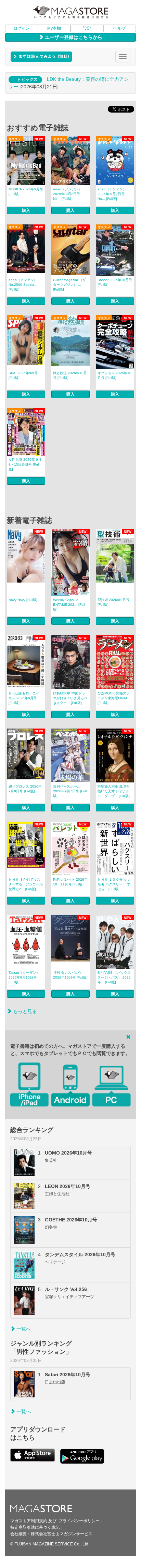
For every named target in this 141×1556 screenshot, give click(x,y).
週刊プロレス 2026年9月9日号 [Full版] (25, 788)
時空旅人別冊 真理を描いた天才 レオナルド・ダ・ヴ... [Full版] (114, 791)
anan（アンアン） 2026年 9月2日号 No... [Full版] (67, 194)
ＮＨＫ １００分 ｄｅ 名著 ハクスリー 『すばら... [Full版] (114, 884)
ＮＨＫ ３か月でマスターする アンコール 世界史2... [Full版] (26, 884)
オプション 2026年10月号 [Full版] (114, 375)
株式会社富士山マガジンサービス (61, 1533)
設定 (87, 28)
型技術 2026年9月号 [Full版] (113, 602)
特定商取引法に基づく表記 (35, 1527)
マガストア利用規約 (28, 1520)
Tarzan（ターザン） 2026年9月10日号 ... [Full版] (25, 977)
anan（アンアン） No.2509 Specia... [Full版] (23, 284)
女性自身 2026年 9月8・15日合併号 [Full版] (25, 464)
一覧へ (23, 1329)
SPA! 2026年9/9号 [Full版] (23, 375)
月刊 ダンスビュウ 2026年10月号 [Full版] (70, 975)
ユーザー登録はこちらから (72, 37)
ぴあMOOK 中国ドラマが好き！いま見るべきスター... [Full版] (70, 698)
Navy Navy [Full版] (23, 600)
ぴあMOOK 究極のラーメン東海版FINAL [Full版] (114, 698)
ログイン (21, 28)
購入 (26, 210)
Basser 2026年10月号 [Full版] (115, 282)
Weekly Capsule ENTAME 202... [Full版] (69, 604)
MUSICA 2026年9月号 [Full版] (26, 191)
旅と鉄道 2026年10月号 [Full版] (70, 375)
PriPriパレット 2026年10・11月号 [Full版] (70, 882)
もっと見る (24, 1011)
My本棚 (54, 28)
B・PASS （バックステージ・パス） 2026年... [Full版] (114, 977)
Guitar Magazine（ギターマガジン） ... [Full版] (69, 284)
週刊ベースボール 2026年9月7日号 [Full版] (70, 791)
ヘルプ (119, 28)
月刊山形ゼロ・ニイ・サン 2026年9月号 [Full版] (26, 698)
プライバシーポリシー (79, 1520)
